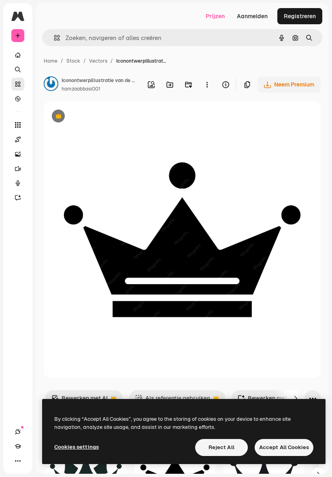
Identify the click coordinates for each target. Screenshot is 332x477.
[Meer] (17, 460)
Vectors (98, 61)
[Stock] (17, 84)
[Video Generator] (17, 168)
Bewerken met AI (79, 400)
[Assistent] (17, 197)
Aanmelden (252, 16)
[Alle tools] (17, 124)
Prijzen (215, 16)
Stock (73, 61)
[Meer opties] (207, 84)
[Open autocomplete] (54, 38)
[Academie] (17, 446)
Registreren (300, 16)
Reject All (221, 447)
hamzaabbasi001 (81, 89)
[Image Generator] (17, 154)
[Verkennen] (17, 98)
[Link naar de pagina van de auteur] (51, 84)
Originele (97, 117)
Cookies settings (76, 446)
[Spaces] (17, 139)
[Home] (17, 55)
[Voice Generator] (17, 183)
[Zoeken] (17, 69)
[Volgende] (295, 398)
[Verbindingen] (17, 431)
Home (50, 61)
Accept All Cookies (284, 447)
